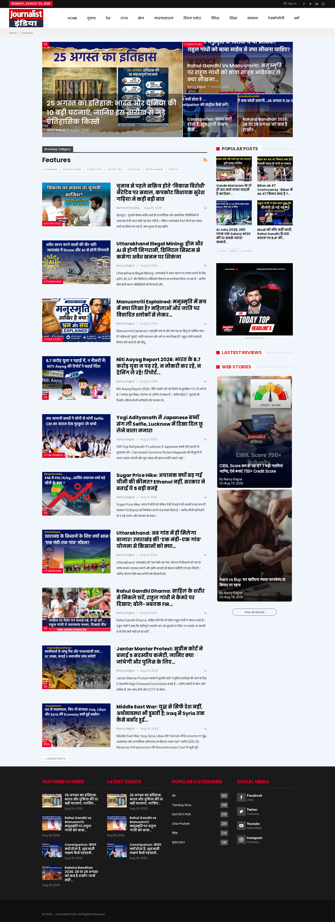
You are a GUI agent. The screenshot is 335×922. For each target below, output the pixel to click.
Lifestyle (173, 169)
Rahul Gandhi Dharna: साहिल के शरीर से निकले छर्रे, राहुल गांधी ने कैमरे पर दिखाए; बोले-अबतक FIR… (160, 597)
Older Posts (56, 759)
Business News (72, 169)
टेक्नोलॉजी (276, 18)
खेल (141, 18)
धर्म (296, 18)
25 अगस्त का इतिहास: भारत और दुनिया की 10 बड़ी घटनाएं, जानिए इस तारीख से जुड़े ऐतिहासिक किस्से (111, 112)
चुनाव (91, 18)
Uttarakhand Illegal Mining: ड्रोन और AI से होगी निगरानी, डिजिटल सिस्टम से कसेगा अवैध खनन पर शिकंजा (159, 250)
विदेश (215, 18)
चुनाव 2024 (178, 842)
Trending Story (181, 805)
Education (133, 169)
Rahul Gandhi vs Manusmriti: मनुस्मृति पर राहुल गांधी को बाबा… (78, 824)
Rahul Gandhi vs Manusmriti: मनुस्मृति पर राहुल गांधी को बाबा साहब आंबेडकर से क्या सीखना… (234, 72)
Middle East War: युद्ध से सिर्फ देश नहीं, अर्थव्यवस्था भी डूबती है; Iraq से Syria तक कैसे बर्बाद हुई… (160, 713)
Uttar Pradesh (53, 455)
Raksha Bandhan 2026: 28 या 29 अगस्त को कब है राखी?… (265, 124)
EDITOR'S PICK (114, 169)
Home (72, 18)
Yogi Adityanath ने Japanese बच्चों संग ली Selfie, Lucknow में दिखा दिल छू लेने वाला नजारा (159, 424)
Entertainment (154, 169)
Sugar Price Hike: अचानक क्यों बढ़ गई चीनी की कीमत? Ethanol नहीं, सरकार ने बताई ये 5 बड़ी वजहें (160, 482)
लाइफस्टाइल (163, 18)
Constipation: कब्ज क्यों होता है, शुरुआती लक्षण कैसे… (209, 124)
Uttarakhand (53, 281)
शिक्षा (233, 18)
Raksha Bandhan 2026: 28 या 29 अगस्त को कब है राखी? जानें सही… (81, 873)
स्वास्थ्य (252, 18)
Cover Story (193, 44)
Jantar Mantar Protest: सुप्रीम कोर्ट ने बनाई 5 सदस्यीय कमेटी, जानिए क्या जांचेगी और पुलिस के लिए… (159, 655)
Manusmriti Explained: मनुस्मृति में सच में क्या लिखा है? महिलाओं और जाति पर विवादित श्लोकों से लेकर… (161, 308)
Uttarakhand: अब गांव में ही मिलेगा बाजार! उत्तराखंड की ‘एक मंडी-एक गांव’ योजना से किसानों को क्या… (158, 539)
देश (108, 18)
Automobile (51, 169)
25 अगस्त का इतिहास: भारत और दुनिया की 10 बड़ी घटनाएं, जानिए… (81, 799)
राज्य (124, 18)
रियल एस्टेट (192, 18)
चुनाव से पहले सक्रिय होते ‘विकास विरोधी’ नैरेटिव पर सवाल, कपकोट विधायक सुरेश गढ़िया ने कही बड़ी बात (161, 192)
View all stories (254, 612)
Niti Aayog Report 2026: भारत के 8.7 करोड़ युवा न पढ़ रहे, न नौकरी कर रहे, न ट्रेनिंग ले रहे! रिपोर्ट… (158, 366)
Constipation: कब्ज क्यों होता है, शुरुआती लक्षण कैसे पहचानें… (80, 848)
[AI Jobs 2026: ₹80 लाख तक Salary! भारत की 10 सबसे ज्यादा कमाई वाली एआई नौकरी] (234, 212)
